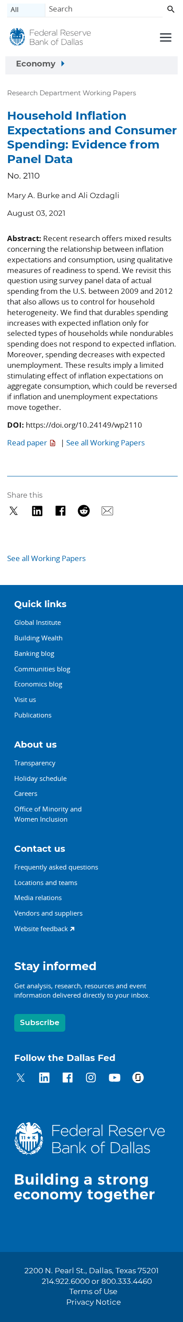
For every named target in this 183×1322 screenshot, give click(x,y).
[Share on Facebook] (60, 510)
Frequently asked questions (56, 866)
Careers (25, 793)
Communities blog (42, 668)
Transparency (35, 762)
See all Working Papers (105, 442)
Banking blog (34, 653)
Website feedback (41, 928)
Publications (33, 714)
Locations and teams (45, 882)
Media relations (38, 897)
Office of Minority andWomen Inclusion (48, 813)
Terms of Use (93, 1291)
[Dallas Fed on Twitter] (20, 1079)
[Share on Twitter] (13, 510)
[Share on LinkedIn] (37, 510)
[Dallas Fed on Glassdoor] (137, 1079)
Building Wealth (38, 637)
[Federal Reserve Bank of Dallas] (50, 38)
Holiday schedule (40, 778)
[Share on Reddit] (83, 510)
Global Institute (37, 622)
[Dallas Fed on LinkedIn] (44, 1079)
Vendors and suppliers (48, 913)
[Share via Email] (107, 510)
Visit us (25, 699)
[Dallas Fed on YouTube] (114, 1079)
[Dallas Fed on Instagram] (90, 1079)
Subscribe (40, 1022)
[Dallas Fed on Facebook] (67, 1079)
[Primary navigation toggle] (164, 36)
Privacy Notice (93, 1302)
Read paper (27, 442)
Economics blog (38, 683)
